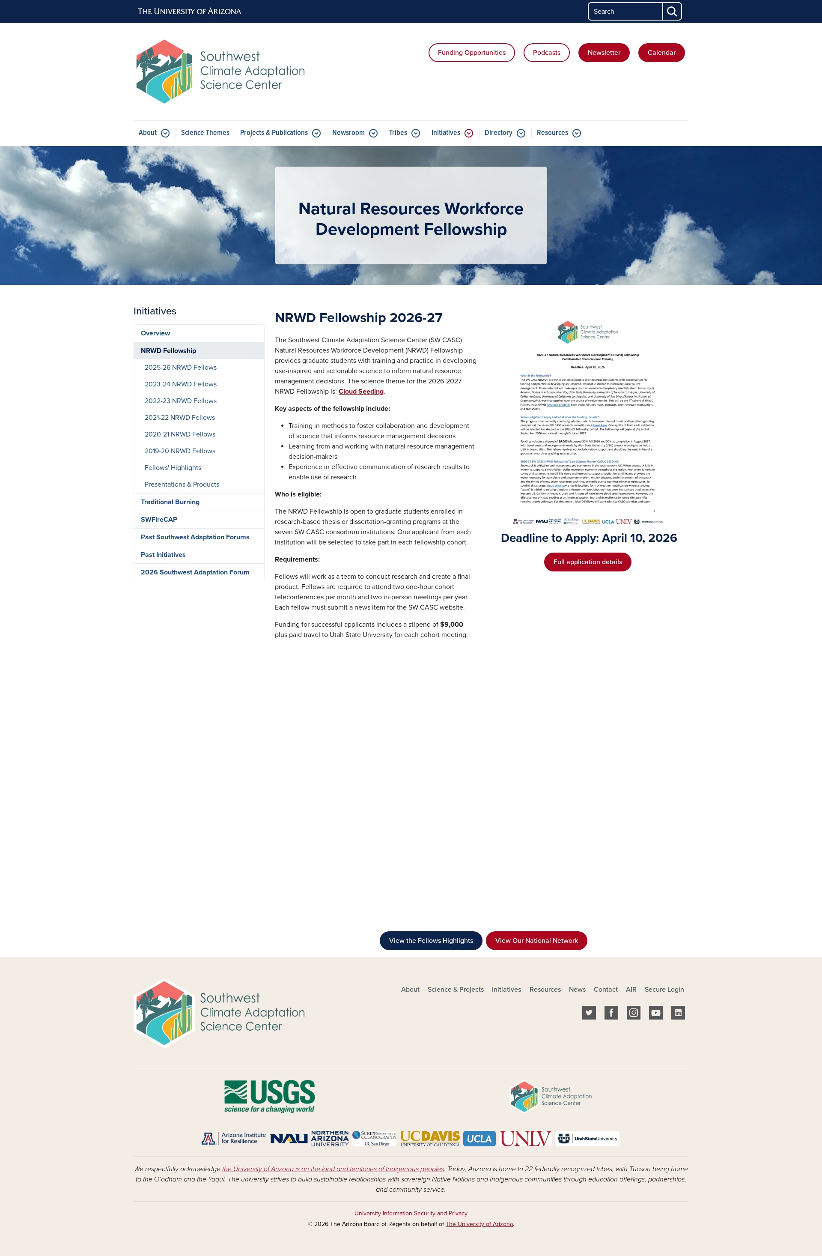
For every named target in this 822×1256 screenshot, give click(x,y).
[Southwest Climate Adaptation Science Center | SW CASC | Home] (223, 71)
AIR (631, 989)
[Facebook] (611, 1014)
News (577, 989)
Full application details (588, 562)
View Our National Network (536, 940)
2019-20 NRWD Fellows (180, 451)
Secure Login (664, 989)
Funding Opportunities (472, 52)
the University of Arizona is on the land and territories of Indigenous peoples (333, 1169)
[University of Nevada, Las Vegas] (525, 1138)
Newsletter (604, 52)
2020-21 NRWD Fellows (180, 434)
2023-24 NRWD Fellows (181, 384)
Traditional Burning (170, 502)
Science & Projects (456, 989)
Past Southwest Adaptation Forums (195, 537)
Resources (552, 133)
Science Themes (205, 133)
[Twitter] (589, 1014)
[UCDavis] (430, 1138)
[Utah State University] (587, 1138)
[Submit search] (672, 11)
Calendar (662, 52)
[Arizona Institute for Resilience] (233, 1138)
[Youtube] (656, 1014)
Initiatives (446, 133)
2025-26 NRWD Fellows (181, 367)
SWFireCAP (159, 519)
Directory (498, 133)
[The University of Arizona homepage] (190, 11)
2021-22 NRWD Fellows (180, 417)
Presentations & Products (182, 484)
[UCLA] (479, 1138)
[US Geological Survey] (269, 1096)
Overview (155, 333)
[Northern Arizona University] (309, 1138)
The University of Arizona (479, 1224)
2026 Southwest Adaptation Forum (195, 572)
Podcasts (546, 52)
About (148, 133)
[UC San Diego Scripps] (374, 1138)
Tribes (398, 133)
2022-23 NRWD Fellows (181, 401)
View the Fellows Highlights (431, 940)
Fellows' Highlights (173, 468)
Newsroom (348, 133)
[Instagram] (633, 1014)
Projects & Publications (274, 133)
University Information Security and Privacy (411, 1213)
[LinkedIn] (678, 1014)
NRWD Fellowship (168, 351)
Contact (606, 989)
